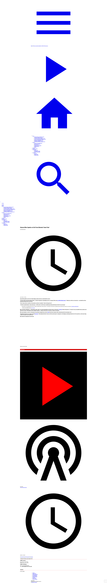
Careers (35, 147)
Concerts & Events (35, 148)
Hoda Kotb (36, 313)
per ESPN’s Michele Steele (61, 300)
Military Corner (36, 154)
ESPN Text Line (36, 144)
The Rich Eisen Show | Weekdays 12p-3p (39, 138)
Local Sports (34, 149)
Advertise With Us (36, 146)
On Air (33, 136)
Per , (60, 309)
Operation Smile (36, 155)
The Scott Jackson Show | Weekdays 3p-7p (40, 139)
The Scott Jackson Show (23, 487)
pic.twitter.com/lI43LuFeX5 (74, 306)
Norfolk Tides (36, 150)
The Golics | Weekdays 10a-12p (38, 137)
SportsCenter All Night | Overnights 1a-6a (39, 141)
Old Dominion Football (37, 151)
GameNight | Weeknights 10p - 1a (38, 140)
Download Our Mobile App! (37, 145)
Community (34, 152)
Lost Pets (35, 153)
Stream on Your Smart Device (38, 143)
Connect (34, 142)
